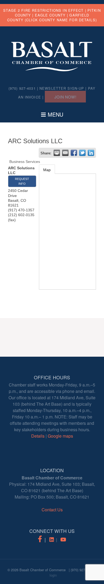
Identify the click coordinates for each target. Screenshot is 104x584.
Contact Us (52, 510)
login (53, 575)
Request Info (22, 181)
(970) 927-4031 (82, 569)
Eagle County (50, 15)
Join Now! (65, 97)
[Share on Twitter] (82, 153)
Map (47, 170)
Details (38, 436)
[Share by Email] (65, 153)
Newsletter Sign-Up (61, 88)
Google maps (60, 436)
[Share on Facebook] (74, 153)
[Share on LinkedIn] (91, 153)
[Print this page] (57, 153)
